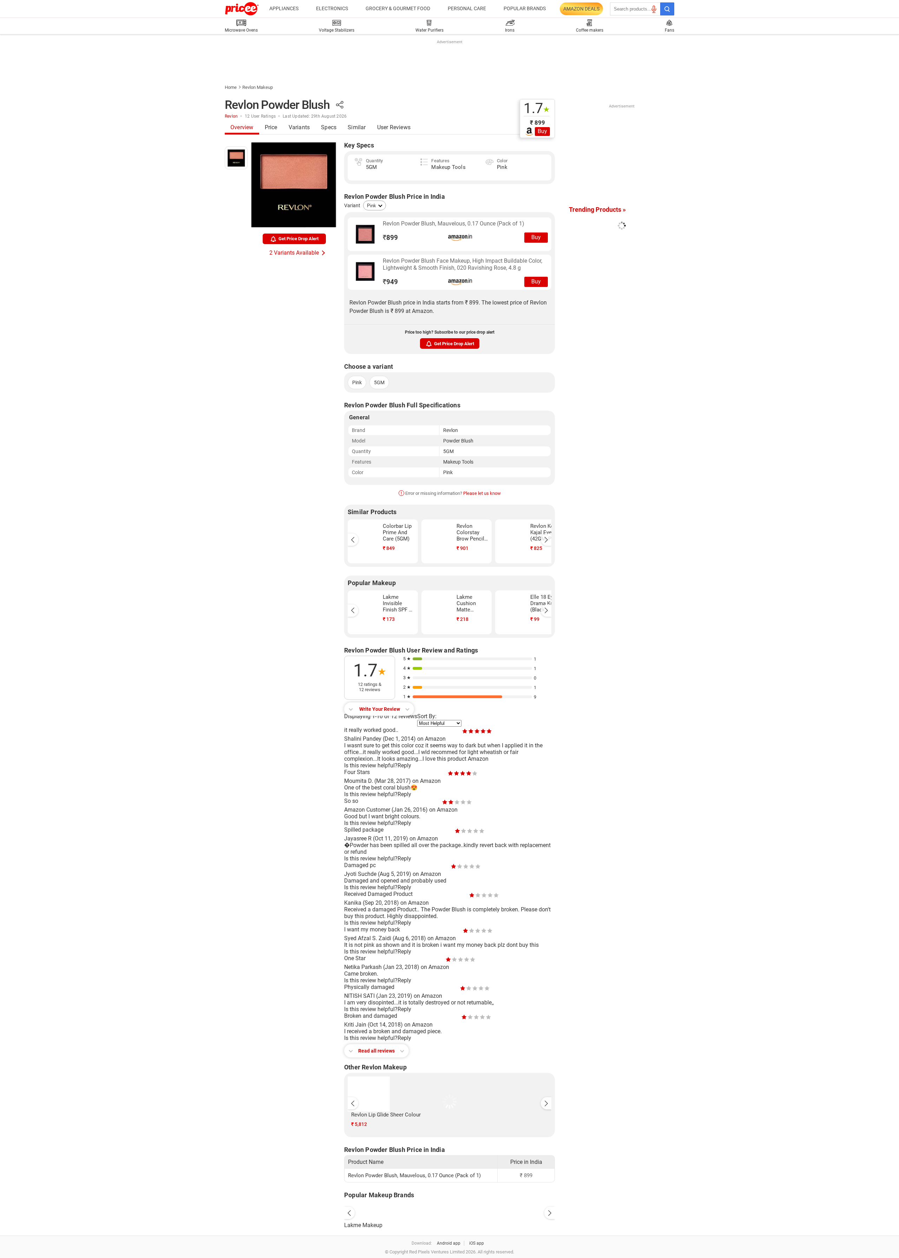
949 (390, 282)
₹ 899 (537, 122)
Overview (242, 127)
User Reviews (394, 127)
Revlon (231, 116)
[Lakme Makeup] (449, 1211)
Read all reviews (376, 1051)
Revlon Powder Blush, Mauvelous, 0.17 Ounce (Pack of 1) (453, 223)
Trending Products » (597, 209)
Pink (357, 382)
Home (231, 87)
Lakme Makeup (363, 1225)
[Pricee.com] (242, 9)
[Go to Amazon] (365, 234)
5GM (379, 382)
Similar (357, 127)
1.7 (537, 108)
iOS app (476, 1243)
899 (390, 238)
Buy (542, 131)
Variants (299, 127)
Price (271, 127)
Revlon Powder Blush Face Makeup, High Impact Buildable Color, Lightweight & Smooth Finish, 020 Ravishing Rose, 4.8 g (462, 264)
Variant (352, 205)
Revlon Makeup (257, 87)
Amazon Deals (581, 9)
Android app (448, 1243)
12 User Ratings (260, 116)
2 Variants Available (294, 252)
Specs (328, 127)
